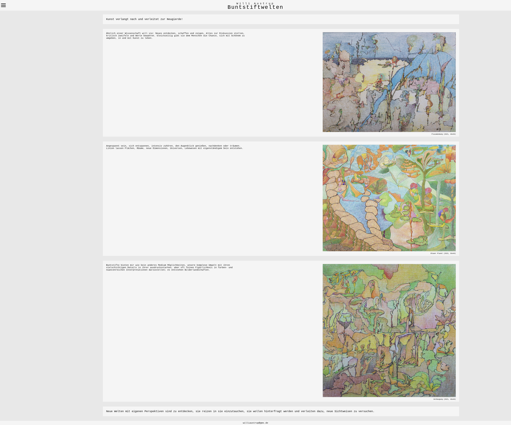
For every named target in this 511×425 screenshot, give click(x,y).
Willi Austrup (255, 3)
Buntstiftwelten (255, 7)
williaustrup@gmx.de (255, 423)
